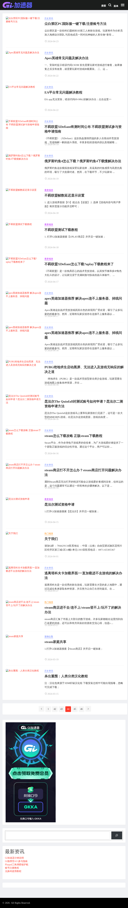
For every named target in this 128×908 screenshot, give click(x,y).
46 (81, 709)
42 (55, 709)
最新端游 (48, 190)
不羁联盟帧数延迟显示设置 (64, 195)
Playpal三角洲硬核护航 (16, 864)
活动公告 (48, 636)
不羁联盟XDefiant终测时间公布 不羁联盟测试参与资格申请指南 (83, 129)
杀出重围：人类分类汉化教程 (66, 676)
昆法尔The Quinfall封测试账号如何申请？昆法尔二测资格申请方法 (83, 404)
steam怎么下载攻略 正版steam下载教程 (73, 436)
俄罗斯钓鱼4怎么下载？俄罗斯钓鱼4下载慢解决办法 (82, 161)
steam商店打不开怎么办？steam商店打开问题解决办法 (83, 472)
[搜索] (116, 835)
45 (75, 709)
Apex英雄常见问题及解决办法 (66, 58)
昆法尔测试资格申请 (59, 504)
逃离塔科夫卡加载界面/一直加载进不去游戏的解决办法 (83, 575)
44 (68, 709)
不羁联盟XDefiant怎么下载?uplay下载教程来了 (79, 264)
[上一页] (41, 709)
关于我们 (51, 539)
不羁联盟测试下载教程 (61, 230)
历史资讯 (48, 18)
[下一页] (88, 709)
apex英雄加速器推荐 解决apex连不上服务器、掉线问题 (83, 301)
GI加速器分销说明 (14, 858)
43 (61, 709)
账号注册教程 (12, 868)
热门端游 (48, 533)
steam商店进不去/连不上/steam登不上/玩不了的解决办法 (82, 610)
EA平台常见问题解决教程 (63, 92)
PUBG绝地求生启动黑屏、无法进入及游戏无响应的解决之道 (84, 369)
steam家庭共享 (55, 642)
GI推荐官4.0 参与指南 (16, 861)
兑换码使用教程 (13, 871)
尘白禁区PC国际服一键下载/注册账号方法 (75, 24)
